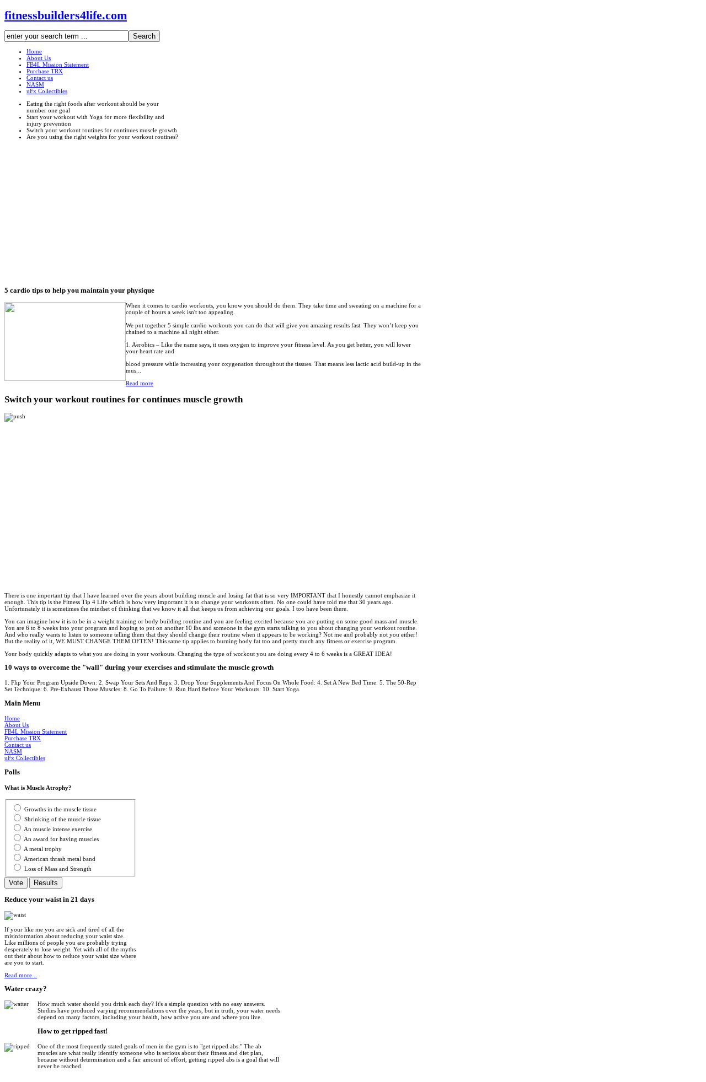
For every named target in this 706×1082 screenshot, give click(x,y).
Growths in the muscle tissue (60, 809)
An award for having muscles (61, 839)
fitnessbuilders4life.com (65, 15)
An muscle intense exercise (58, 829)
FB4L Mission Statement (35, 731)
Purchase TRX (22, 738)
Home (12, 718)
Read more (139, 383)
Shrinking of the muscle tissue (62, 819)
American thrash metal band (59, 858)
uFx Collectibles (24, 758)
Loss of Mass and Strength (58, 868)
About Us (16, 725)
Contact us (17, 744)
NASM (13, 751)
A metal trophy (43, 849)
